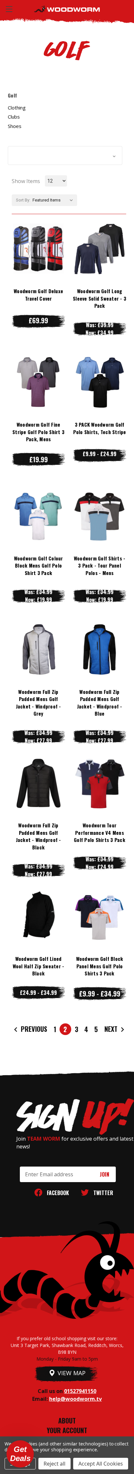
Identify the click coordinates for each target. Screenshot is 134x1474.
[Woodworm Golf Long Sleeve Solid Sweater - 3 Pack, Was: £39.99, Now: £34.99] (99, 248)
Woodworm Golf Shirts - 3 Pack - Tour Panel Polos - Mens (100, 565)
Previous (33, 1029)
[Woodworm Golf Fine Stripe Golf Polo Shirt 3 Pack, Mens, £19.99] (38, 382)
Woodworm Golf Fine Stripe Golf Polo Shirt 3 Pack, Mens (38, 432)
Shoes (14, 126)
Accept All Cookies (100, 1463)
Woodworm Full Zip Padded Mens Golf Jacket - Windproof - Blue (99, 702)
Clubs (14, 116)
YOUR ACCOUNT (67, 1430)
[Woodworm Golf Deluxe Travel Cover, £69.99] (38, 248)
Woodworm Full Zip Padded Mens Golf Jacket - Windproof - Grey (38, 702)
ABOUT (67, 1420)
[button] (65, 155)
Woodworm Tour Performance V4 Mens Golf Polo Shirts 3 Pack (99, 832)
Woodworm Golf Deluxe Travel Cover (38, 294)
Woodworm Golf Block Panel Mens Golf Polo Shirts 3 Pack (99, 966)
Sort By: (23, 200)
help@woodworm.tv (75, 1398)
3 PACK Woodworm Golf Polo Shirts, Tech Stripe (99, 428)
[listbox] (54, 200)
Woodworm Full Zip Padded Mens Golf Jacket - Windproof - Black (38, 836)
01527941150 (80, 1391)
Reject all (54, 1463)
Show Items (26, 181)
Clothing (17, 107)
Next (111, 1029)
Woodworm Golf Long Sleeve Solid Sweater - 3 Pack (99, 298)
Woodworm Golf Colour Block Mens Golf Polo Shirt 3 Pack (38, 565)
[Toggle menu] (9, 9)
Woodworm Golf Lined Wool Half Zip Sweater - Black (38, 966)
